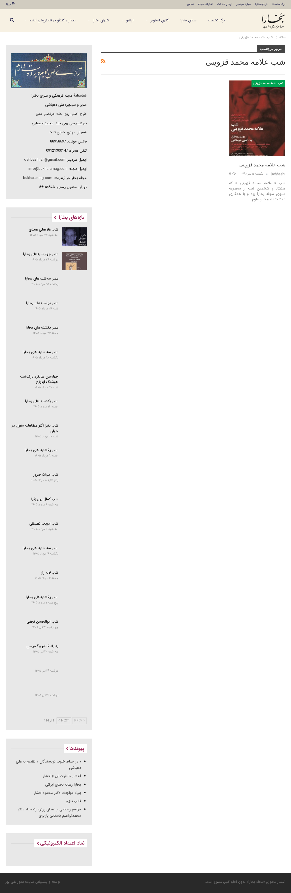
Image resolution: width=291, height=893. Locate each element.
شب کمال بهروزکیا (44, 499)
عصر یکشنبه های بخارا (41, 450)
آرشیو (130, 20)
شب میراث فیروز (45, 475)
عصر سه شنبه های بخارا (40, 352)
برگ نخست (278, 4)
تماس (190, 4)
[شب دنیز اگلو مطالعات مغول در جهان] (74, 432)
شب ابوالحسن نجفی (42, 622)
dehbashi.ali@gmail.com (44, 160)
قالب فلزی (73, 801)
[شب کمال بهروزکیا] (74, 506)
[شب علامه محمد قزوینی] (257, 118)
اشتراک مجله (205, 4)
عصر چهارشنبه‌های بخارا (40, 254)
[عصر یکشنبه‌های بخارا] (74, 334)
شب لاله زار (49, 573)
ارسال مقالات (224, 4)
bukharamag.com (37, 178)
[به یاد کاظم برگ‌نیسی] (74, 653)
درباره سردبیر (243, 4)
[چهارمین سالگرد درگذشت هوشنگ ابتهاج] (74, 383)
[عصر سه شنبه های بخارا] (74, 359)
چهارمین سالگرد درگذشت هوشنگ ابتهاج (39, 379)
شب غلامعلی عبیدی (43, 230)
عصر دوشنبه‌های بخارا (42, 303)
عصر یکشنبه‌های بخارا (42, 328)
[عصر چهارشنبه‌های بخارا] (74, 261)
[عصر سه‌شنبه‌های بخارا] (74, 285)
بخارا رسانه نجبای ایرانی (63, 785)
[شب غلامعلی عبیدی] (74, 236)
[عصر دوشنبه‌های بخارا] (74, 310)
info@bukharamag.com (48, 169)
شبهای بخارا (101, 20)
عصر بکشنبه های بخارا (41, 401)
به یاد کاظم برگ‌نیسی (42, 646)
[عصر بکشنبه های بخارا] (74, 408)
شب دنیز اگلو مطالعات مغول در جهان (35, 428)
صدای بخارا (188, 20)
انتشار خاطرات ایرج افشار (62, 776)
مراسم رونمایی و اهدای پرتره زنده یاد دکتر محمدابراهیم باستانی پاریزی (49, 812)
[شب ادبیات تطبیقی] (74, 530)
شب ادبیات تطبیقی (43, 524)
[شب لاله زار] (74, 579)
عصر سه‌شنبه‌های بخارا (41, 279)
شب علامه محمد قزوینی (268, 83)
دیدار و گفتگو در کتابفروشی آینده (53, 20)
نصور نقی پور (15, 881)
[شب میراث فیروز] (74, 481)
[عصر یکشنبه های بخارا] (74, 457)
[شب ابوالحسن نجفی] (74, 628)
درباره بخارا (261, 4)
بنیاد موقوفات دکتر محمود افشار (57, 793)
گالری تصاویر (160, 20)
